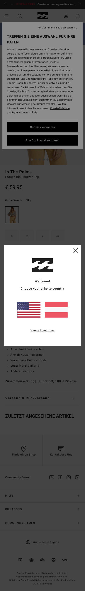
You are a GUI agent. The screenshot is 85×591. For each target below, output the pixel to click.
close (75, 250)
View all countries (42, 330)
